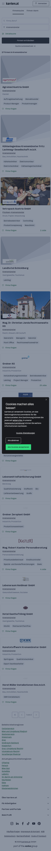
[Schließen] (46, 399)
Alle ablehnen (13, 440)
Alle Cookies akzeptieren (18, 447)
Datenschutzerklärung (14, 423)
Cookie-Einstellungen (25, 433)
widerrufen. (18, 420)
